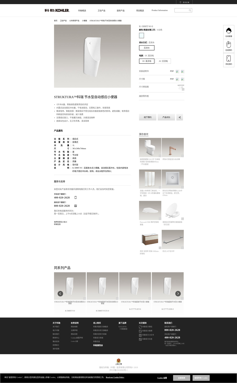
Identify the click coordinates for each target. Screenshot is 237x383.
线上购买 (97, 323)
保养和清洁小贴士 (60, 222)
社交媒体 (143, 323)
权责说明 (75, 323)
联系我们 (168, 323)
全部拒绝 (181, 378)
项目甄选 (140, 11)
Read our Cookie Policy (115, 377)
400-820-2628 (172, 337)
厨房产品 (121, 11)
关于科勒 (56, 323)
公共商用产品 (74, 21)
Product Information (160, 10)
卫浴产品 (101, 11)
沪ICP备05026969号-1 (118, 370)
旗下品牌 (122, 323)
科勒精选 (82, 11)
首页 (55, 21)
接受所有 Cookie (201, 378)
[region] (118, 378)
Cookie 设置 (74, 341)
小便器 (84, 21)
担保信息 (57, 224)
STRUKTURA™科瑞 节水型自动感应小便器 (106, 21)
